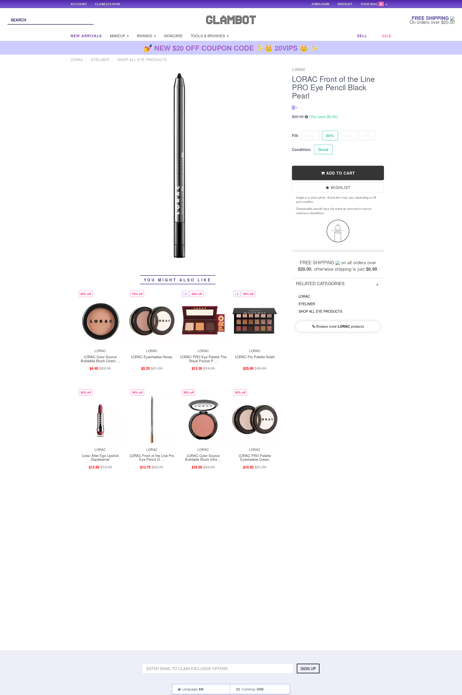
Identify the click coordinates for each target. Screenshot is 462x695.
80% (330, 135)
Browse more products (339, 326)
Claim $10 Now (107, 4)
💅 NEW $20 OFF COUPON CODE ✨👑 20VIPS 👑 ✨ (231, 48)
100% (310, 135)
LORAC (304, 296)
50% (348, 135)
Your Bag (371, 4)
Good (323, 149)
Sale (386, 35)
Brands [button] (145, 35)
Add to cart (340, 173)
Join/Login (320, 4)
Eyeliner (307, 303)
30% (367, 135)
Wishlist (340, 187)
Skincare (173, 35)
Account (79, 4)
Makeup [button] (118, 35)
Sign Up (308, 668)
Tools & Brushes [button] (208, 35)
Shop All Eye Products (320, 311)
